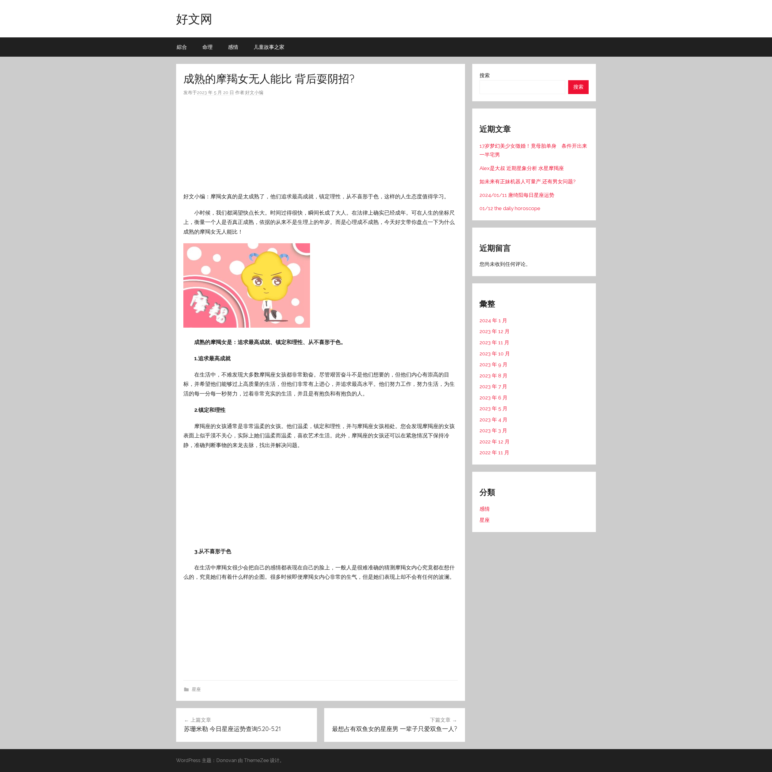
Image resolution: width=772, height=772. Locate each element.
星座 (196, 689)
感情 (233, 47)
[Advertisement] (320, 144)
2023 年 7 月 (493, 386)
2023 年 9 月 (493, 364)
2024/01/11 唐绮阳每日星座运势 (516, 195)
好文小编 (254, 92)
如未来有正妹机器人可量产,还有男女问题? (527, 181)
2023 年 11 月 (494, 342)
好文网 (194, 18)
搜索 (484, 75)
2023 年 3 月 (493, 430)
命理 (207, 47)
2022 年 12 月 (494, 442)
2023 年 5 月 (493, 408)
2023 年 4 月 (493, 420)
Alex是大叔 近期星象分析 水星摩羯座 (521, 168)
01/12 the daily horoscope (509, 208)
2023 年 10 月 (494, 354)
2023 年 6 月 (493, 398)
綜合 (182, 47)
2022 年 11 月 (494, 452)
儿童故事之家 (269, 47)
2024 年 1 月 (493, 320)
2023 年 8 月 (493, 376)
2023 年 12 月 (494, 331)
